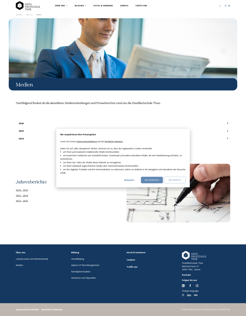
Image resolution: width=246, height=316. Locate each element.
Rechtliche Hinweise (113, 141)
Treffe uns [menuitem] (132, 266)
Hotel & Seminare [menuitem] (136, 252)
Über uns (60, 5)
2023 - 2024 (22, 195)
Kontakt (186, 274)
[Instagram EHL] (197, 285)
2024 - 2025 (22, 190)
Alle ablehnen (175, 179)
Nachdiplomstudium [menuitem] (80, 271)
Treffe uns (141, 5)
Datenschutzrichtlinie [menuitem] (27, 309)
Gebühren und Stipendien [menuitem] (83, 277)
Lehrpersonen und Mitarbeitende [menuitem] (32, 258)
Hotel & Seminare (103, 5)
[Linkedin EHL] (183, 285)
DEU (189, 295)
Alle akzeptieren (152, 179)
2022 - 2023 (22, 200)
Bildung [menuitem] (75, 252)
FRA (196, 295)
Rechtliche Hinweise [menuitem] (52, 309)
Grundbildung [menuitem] (77, 258)
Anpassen (129, 179)
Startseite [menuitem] (19, 15)
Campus (124, 5)
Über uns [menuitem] (29, 15)
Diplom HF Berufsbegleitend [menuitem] (85, 265)
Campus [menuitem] (131, 259)
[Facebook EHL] (190, 285)
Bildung (79, 5)
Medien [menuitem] (39, 15)
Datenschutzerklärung (86, 141)
